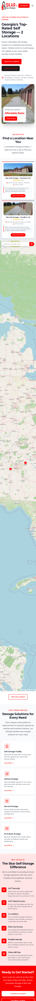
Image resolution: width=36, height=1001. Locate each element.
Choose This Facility (18, 195)
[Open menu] (32, 6)
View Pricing (11, 118)
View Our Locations (11, 61)
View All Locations (18, 697)
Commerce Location (18, 994)
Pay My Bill (24, 5)
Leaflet (23, 690)
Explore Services (10, 68)
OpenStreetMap (31, 690)
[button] (25, 462)
